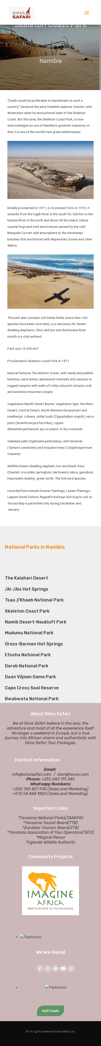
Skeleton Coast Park (27, 611)
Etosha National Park (28, 655)
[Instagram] (47, 968)
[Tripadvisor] (55, 968)
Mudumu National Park (29, 633)
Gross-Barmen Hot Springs (34, 644)
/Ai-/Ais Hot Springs (26, 589)
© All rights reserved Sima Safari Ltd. (50, 1031)
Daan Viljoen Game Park (30, 676)
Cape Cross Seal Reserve (32, 688)
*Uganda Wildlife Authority (50, 842)
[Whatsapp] (71, 968)
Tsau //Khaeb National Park (34, 600)
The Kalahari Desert (26, 578)
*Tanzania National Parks (41, 817)
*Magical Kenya (50, 837)
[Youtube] (63, 968)
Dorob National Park (26, 666)
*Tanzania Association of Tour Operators (44, 832)
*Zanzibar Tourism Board (45, 827)
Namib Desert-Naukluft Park (35, 622)
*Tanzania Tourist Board (45, 822)
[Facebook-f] (40, 968)
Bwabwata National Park (32, 698)
